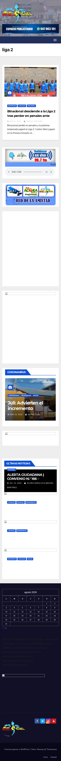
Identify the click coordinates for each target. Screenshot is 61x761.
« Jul (4, 628)
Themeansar (52, 749)
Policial (20, 502)
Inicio (45, 757)
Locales (21, 106)
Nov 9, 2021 (15, 121)
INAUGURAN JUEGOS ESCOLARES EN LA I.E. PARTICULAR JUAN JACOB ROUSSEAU (29, 570)
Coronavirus (15, 391)
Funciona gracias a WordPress (17, 749)
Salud (37, 391)
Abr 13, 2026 (16, 572)
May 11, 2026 (16, 516)
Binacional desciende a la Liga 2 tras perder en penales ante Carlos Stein (31, 115)
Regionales (28, 391)
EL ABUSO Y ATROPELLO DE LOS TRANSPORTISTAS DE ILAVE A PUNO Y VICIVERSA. (30, 540)
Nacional (31, 106)
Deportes (12, 106)
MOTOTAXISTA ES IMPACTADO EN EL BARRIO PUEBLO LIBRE (29, 511)
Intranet (54, 757)
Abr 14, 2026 (16, 544)
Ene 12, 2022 (18, 410)
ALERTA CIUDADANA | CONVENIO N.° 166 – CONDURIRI (25, 479)
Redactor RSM (34, 121)
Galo (30, 516)
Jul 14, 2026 (16, 483)
